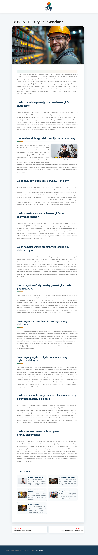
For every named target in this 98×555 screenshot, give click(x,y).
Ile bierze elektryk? (33, 504)
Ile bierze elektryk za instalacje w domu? (37, 490)
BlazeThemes (39, 550)
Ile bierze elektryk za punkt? (67, 477)
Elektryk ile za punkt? (65, 491)
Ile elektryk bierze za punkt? (36, 477)
